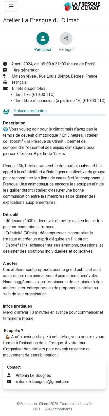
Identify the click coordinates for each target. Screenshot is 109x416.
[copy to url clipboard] (66, 38)
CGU (36, 409)
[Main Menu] (11, 6)
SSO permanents (58, 409)
